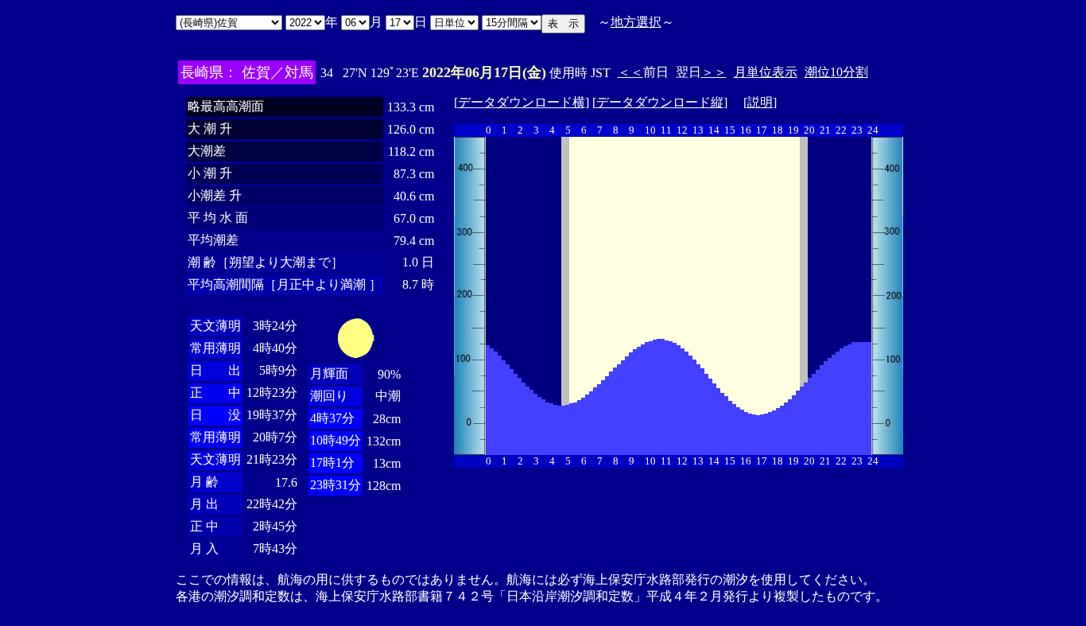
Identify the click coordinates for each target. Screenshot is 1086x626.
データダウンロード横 (521, 102)
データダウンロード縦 (659, 102)
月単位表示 (765, 72)
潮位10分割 (836, 72)
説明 (760, 102)
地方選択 (636, 22)
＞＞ (714, 72)
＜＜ (630, 72)
